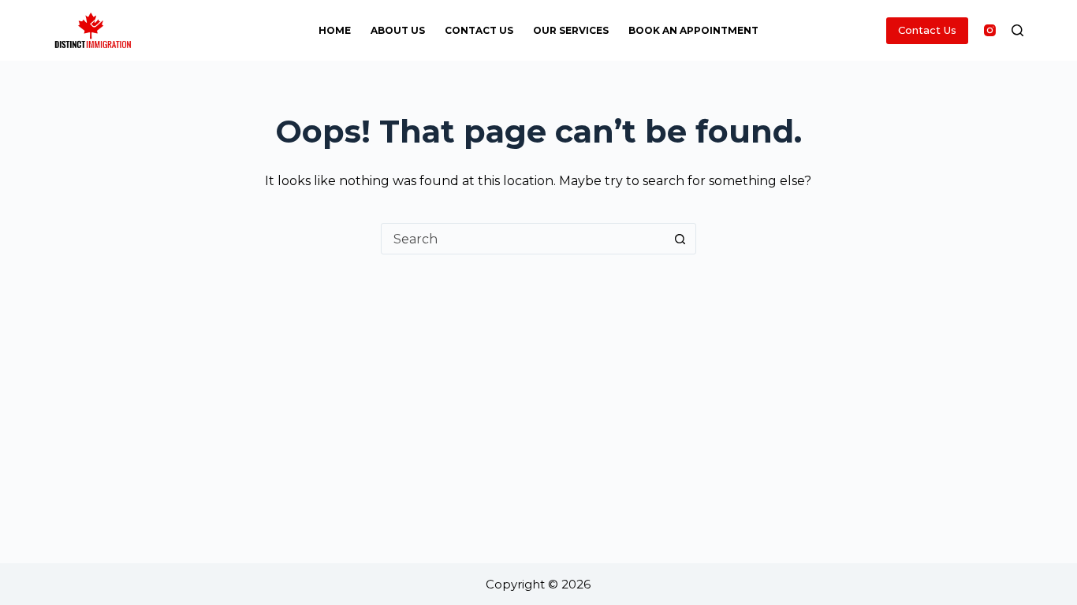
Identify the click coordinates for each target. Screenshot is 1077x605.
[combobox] (523, 238)
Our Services (571, 30)
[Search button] (680, 239)
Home (335, 30)
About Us (398, 30)
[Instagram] (990, 30)
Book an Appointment (693, 30)
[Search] (1017, 30)
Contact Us (479, 30)
